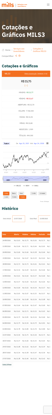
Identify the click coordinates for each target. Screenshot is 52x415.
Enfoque (46, 201)
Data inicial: (7, 219)
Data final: (33, 219)
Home (7, 50)
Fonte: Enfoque (7, 364)
